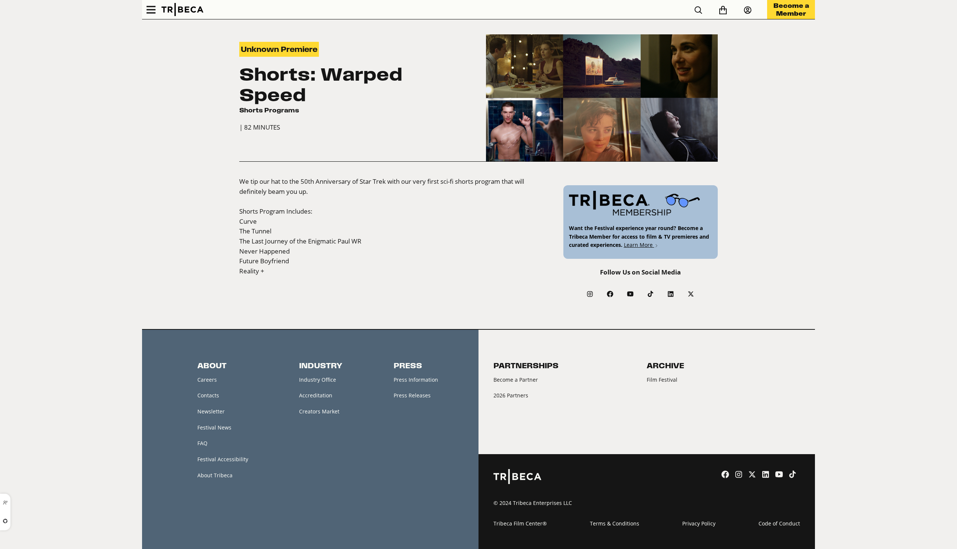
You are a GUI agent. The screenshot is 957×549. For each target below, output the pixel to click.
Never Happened (264, 251)
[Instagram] (590, 294)
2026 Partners (510, 395)
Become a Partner (515, 379)
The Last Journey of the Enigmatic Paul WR (300, 241)
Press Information (416, 379)
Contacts (208, 395)
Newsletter (211, 411)
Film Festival (662, 379)
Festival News (214, 427)
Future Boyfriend (264, 261)
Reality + (251, 271)
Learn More (639, 244)
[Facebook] (610, 294)
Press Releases (412, 395)
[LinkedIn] (670, 294)
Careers (207, 379)
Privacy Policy (699, 523)
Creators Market (319, 411)
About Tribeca (215, 475)
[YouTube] (630, 294)
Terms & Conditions (614, 523)
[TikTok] (650, 294)
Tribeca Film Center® (520, 523)
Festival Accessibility (222, 459)
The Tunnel (255, 231)
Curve (248, 221)
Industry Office (317, 379)
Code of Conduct (779, 523)
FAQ (202, 443)
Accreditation (315, 395)
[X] (691, 294)
